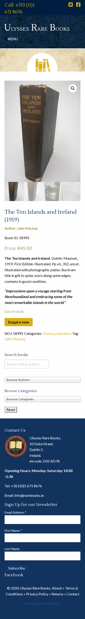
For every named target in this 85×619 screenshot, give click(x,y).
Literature (63, 333)
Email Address (16, 512)
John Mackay (15, 339)
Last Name (12, 549)
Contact (73, 594)
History (49, 333)
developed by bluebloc (42, 603)
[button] (73, 88)
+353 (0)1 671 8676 (26, 486)
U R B (37, 28)
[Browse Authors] (42, 380)
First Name (13, 530)
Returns (57, 594)
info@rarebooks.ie (29, 495)
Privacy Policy (37, 594)
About (57, 588)
